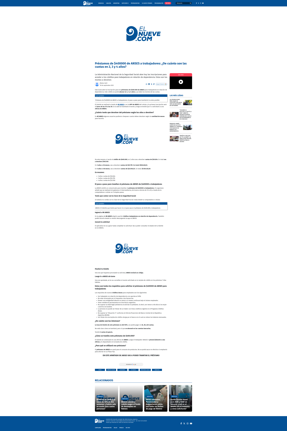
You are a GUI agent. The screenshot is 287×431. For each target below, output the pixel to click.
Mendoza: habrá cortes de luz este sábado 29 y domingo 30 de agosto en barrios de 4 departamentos (176, 127)
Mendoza (101, 3)
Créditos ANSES (111, 370)
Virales (121, 427)
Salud (115, 427)
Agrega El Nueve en (160, 84)
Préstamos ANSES (145, 370)
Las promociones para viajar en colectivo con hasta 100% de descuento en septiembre (176, 102)
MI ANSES (121, 104)
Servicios (157, 370)
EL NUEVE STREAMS (147, 3)
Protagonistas (135, 3)
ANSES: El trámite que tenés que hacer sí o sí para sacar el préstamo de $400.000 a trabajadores (127, 208)
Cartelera (98, 427)
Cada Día (108, 3)
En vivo (168, 3)
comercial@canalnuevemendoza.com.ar (125, 421)
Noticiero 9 (125, 3)
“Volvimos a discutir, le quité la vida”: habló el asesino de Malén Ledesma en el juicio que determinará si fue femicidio (185, 114)
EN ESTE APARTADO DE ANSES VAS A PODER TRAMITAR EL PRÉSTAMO (131, 355)
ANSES (99, 370)
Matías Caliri (103, 83)
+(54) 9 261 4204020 (142, 421)
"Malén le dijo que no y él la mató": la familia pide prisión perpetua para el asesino (185, 138)
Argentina (116, 3)
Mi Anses (133, 370)
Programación (159, 3)
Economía (122, 370)
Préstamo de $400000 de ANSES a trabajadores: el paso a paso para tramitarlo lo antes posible (127, 100)
